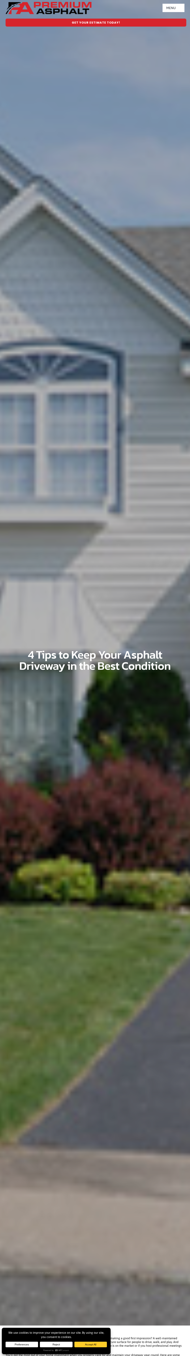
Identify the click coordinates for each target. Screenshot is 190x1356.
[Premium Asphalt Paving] (48, 3)
